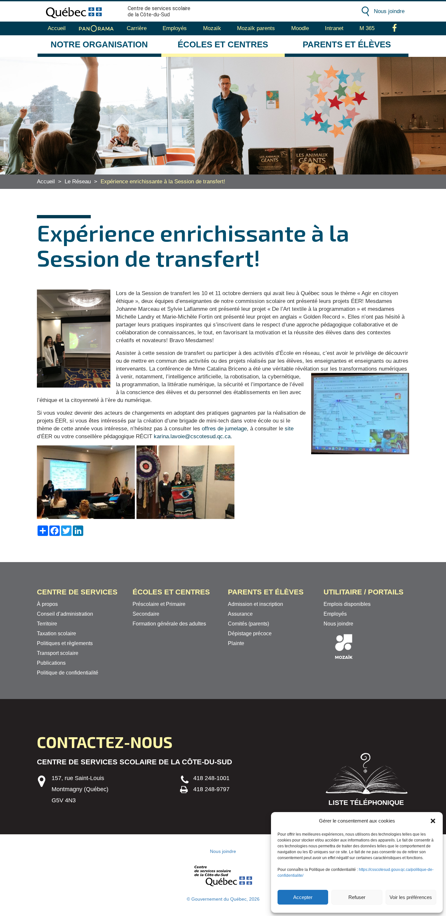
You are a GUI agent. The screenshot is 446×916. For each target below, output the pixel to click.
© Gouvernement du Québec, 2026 (223, 899)
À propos (47, 604)
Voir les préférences (411, 897)
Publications (51, 663)
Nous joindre (389, 11)
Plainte (236, 643)
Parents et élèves (347, 44)
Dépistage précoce (250, 633)
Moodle (300, 28)
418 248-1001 (211, 778)
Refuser (356, 897)
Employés (175, 28)
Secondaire (146, 614)
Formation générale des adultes (169, 623)
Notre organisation (99, 44)
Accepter (302, 897)
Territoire (47, 623)
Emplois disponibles (347, 604)
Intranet (334, 28)
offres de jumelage (224, 428)
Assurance (240, 614)
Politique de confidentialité (67, 672)
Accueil (57, 28)
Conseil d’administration (65, 614)
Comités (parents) (248, 623)
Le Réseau (78, 181)
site (289, 428)
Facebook (395, 28)
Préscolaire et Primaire (159, 604)
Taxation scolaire (56, 633)
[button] (433, 821)
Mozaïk (212, 28)
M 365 (366, 28)
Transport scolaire (57, 653)
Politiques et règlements (65, 643)
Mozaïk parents (256, 28)
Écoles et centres (223, 44)
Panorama (96, 28)
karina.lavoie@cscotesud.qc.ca (192, 436)
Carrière (137, 28)
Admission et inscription (255, 604)
